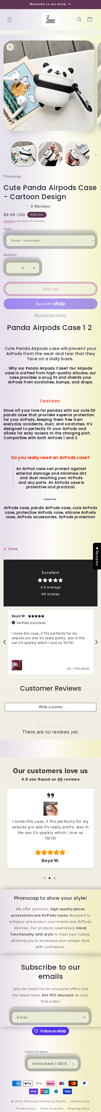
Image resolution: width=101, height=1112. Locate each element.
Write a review (50, 707)
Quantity (10, 255)
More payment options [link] (50, 315)
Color (8, 229)
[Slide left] (5, 155)
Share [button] (13, 549)
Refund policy (80, 1101)
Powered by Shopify (52, 1101)
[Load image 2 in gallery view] (50, 154)
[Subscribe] (83, 1017)
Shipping (9, 221)
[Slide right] (96, 155)
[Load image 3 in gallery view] (77, 154)
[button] (9, 19)
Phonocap (31, 1101)
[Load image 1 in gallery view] (24, 154)
